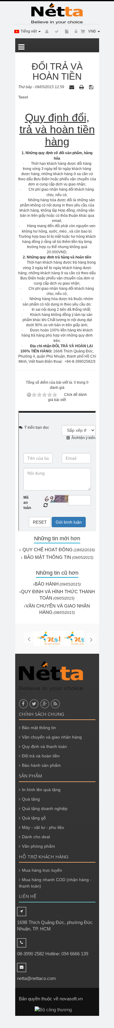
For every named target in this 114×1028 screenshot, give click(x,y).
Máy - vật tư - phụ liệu (43, 827)
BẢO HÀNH (47, 584)
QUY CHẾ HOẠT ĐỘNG (47, 549)
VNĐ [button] (92, 31)
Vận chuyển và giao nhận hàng (52, 737)
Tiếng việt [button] (29, 31)
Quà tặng (31, 799)
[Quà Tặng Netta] (57, 13)
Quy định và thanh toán (44, 746)
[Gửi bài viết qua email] (72, 87)
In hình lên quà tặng (41, 789)
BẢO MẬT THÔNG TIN (47, 557)
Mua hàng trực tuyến (42, 870)
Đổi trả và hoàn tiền (41, 755)
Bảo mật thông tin (39, 727)
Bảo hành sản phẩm (41, 765)
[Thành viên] (46, 31)
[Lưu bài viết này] (92, 87)
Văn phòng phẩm (38, 846)
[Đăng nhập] (75, 31)
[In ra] (82, 87)
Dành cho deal (36, 836)
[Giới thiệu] (65, 31)
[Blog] (55, 31)
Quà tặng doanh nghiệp (44, 808)
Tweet (23, 97)
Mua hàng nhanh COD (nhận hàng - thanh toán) (55, 882)
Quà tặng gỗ (34, 817)
